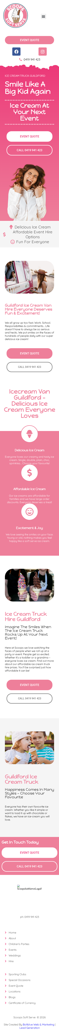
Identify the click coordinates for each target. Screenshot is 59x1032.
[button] (43, 16)
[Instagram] (43, 51)
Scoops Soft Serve (24, 1017)
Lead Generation (30, 1027)
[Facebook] (16, 51)
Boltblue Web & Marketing (38, 1024)
